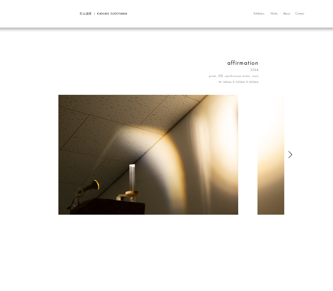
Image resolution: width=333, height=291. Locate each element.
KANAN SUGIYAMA (112, 13)
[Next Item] (290, 155)
